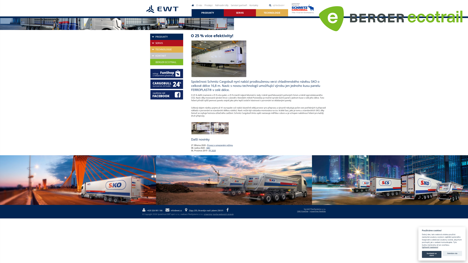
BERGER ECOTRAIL (166, 62)
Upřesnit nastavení (430, 247)
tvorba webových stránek (223, 214)
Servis (240, 12)
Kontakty (253, 5)
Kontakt (160, 55)
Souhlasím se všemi (432, 254)
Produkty (207, 12)
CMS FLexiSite (302, 211)
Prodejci (209, 5)
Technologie (163, 49)
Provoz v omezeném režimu (220, 145)
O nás (199, 5)
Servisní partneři (239, 5)
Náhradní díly (221, 5)
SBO (208, 148)
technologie (272, 12)
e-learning (208, 214)
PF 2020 (212, 150)
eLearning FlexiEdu (318, 211)
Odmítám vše (452, 253)
